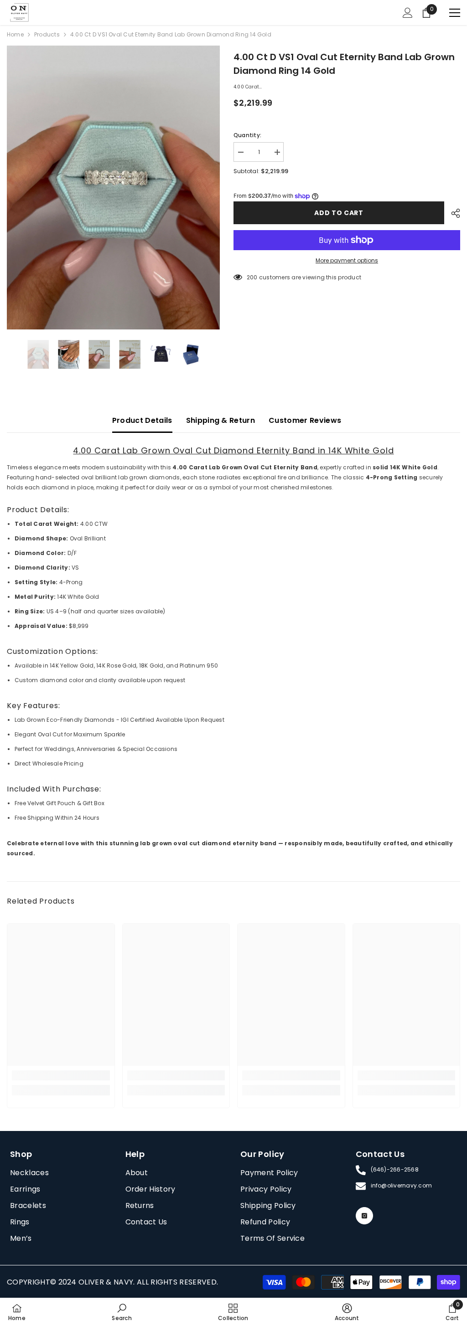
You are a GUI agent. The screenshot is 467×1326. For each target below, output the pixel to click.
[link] (61, 1075)
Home (15, 34)
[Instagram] (364, 1215)
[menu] (454, 12)
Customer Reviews (305, 420)
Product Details (142, 420)
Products (47, 34)
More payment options (347, 260)
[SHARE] (452, 213)
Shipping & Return (220, 420)
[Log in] (408, 13)
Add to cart (338, 212)
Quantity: (247, 135)
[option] (113, 187)
